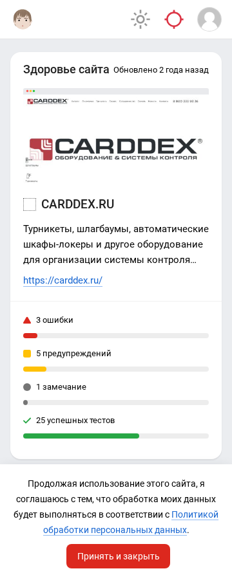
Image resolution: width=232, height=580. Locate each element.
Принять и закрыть (118, 556)
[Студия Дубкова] (22, 19)
